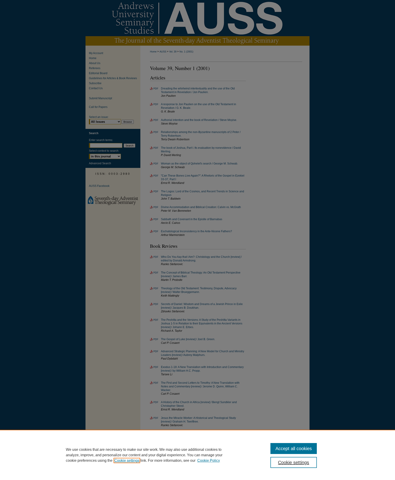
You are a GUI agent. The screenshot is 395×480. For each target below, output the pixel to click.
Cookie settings (126, 460)
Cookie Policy (208, 460)
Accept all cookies (293, 448)
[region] (197, 455)
